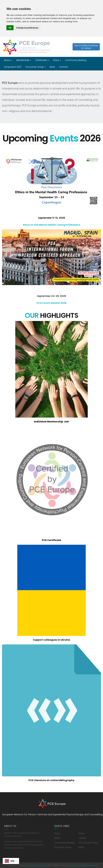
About (7, 60)
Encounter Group (35, 66)
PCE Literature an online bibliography (51, 780)
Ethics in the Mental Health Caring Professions (51, 224)
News (52, 66)
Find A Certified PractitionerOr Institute (86, 46)
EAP (19, 836)
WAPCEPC (18, 848)
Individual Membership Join (51, 421)
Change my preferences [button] (27, 28)
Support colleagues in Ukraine (51, 639)
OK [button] (10, 28)
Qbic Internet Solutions (37, 865)
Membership (23, 60)
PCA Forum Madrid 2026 (52, 303)
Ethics (56, 60)
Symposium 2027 (13, 66)
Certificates (41, 60)
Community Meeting (75, 60)
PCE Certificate (51, 540)
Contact (63, 66)
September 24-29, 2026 (51, 296)
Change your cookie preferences (83, 865)
